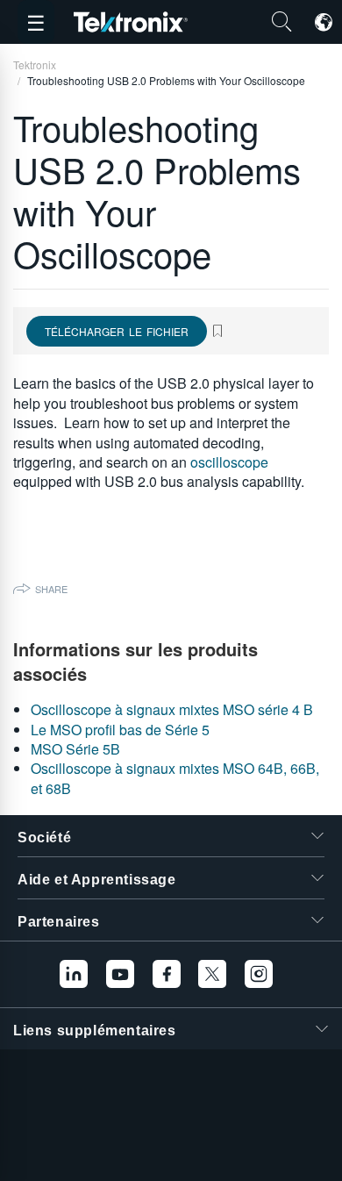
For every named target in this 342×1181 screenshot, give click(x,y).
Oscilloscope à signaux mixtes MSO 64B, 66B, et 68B (175, 778)
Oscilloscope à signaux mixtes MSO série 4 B (172, 709)
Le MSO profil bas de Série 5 (120, 729)
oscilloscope (229, 462)
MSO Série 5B (75, 749)
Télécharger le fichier (117, 331)
